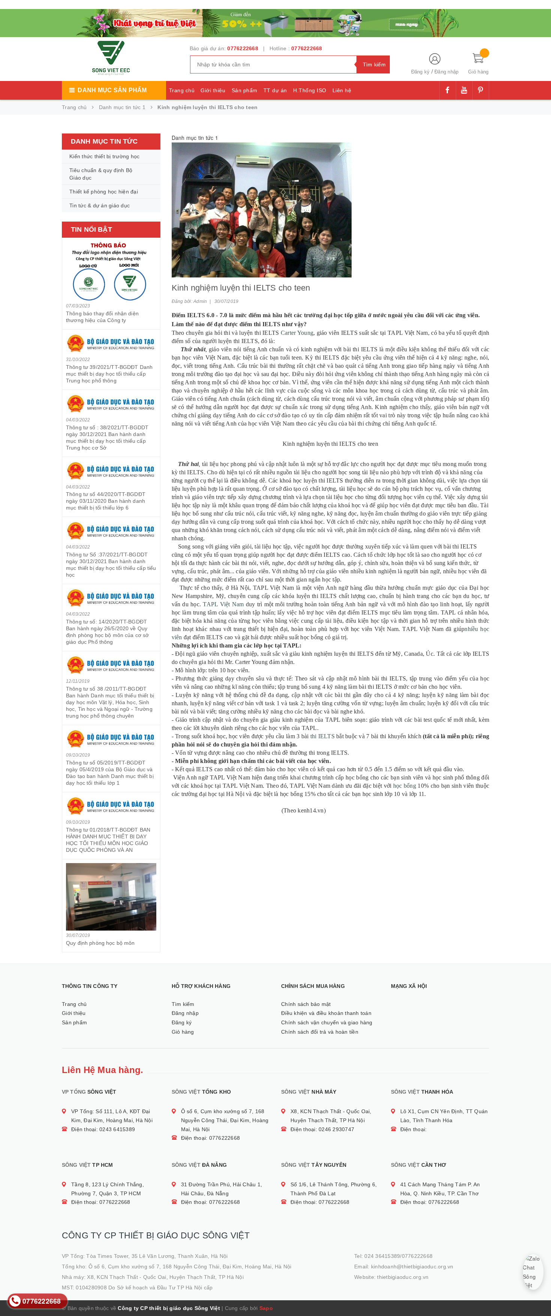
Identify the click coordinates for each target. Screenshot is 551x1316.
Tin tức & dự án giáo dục (99, 205)
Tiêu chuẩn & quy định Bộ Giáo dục (100, 174)
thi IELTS (322, 736)
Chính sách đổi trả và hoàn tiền (319, 1032)
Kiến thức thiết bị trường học (104, 156)
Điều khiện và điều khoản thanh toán (326, 1013)
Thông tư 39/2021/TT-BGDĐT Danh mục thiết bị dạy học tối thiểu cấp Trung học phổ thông (109, 374)
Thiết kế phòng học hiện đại (103, 192)
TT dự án (275, 90)
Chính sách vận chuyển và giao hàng (327, 1022)
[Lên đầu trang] (537, 1293)
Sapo (266, 1308)
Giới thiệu (213, 90)
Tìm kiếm (183, 1004)
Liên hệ (342, 90)
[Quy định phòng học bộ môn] (111, 897)
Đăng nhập (446, 72)
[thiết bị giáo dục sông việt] (275, 22)
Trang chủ (182, 90)
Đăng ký (420, 72)
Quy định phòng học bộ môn (100, 943)
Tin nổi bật (91, 229)
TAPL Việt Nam (223, 604)
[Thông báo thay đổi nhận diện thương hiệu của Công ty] (111, 271)
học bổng (404, 785)
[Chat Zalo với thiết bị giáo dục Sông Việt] (533, 1272)
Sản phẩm (245, 90)
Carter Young (297, 333)
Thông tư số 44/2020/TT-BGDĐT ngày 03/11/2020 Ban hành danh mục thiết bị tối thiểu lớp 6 (105, 501)
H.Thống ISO (309, 90)
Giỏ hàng (183, 1032)
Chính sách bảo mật (306, 1004)
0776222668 (242, 48)
